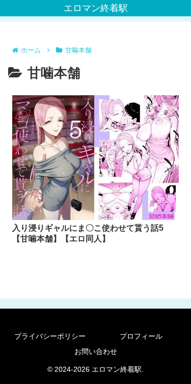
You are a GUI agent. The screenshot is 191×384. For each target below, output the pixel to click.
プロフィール (141, 336)
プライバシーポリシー (50, 336)
